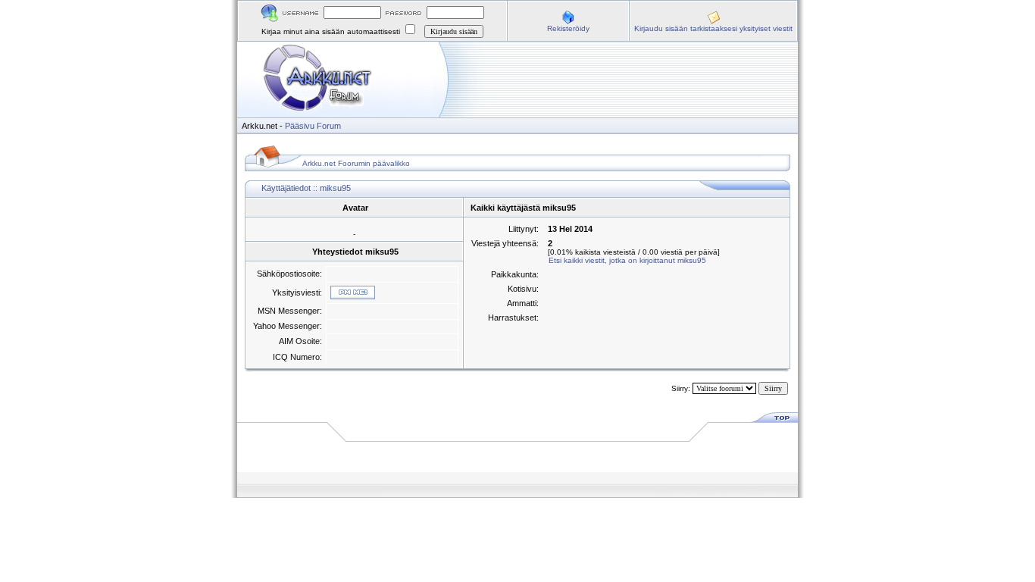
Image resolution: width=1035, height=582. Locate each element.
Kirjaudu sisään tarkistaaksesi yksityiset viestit (713, 28)
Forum (329, 125)
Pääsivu (299, 125)
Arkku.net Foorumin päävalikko (356, 163)
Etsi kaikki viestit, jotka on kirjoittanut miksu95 (627, 260)
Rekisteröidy (568, 28)
